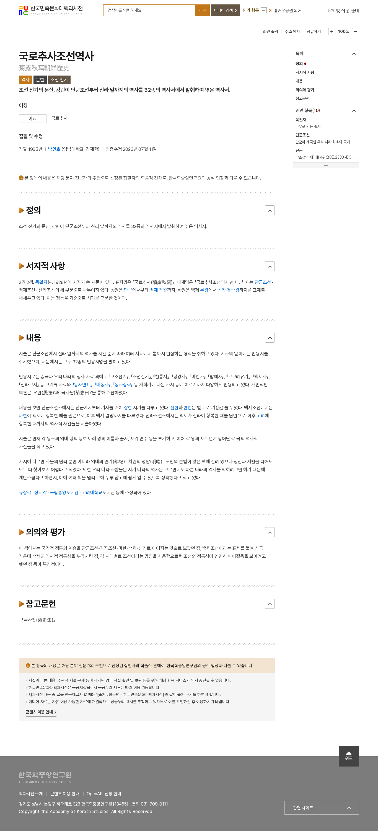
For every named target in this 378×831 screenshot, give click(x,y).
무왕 (204, 290)
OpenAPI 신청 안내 (104, 793)
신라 (222, 290)
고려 (261, 415)
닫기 (270, 210)
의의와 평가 (305, 89)
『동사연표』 (82, 384)
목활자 (41, 282)
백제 (154, 290)
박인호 (54, 149)
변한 (187, 407)
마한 (23, 415)
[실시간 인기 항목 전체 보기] (264, 10)
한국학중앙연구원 (45, 777)
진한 (174, 407)
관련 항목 (307, 110)
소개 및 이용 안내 (343, 11)
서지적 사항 (305, 72)
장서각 (40, 492)
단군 (128, 290)
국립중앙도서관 (64, 492)
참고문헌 (303, 98)
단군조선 (263, 282)
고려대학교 (92, 492)
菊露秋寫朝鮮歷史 (44, 67)
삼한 (128, 407)
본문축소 (355, 31)
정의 (299, 63)
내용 (299, 81)
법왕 (163, 290)
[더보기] (326, 165)
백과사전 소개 (31, 793)
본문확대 (331, 31)
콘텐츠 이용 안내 (39, 712)
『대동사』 (102, 384)
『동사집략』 (123, 384)
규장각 (25, 492)
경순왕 (233, 290)
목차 (300, 53)
